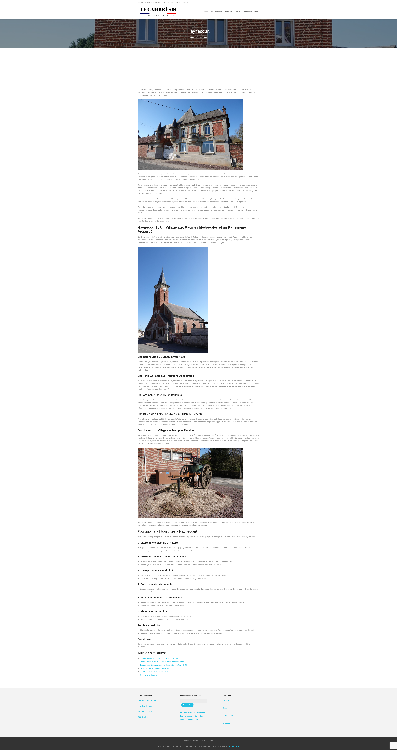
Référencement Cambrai (147, 700)
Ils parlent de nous (145, 706)
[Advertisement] (198, 63)
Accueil (193, 37)
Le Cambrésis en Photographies (192, 712)
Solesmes (227, 724)
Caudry (225, 708)
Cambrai (226, 700)
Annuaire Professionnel (189, 720)
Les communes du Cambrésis (191, 716)
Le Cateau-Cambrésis (231, 716)
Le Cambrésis (233, 746)
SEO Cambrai (143, 717)
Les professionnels (145, 712)
